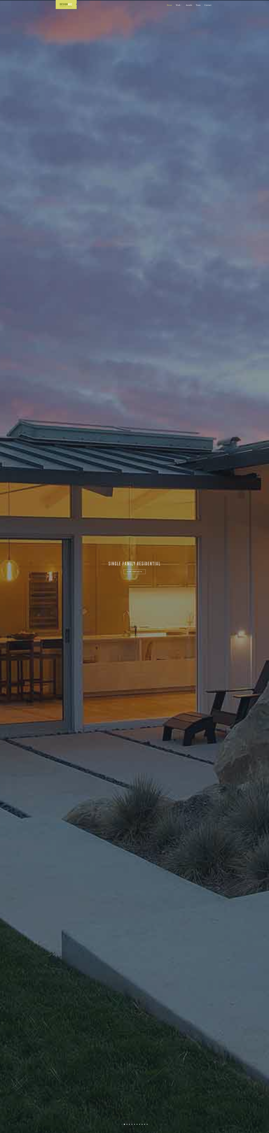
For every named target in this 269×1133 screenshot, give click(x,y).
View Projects (134, 571)
